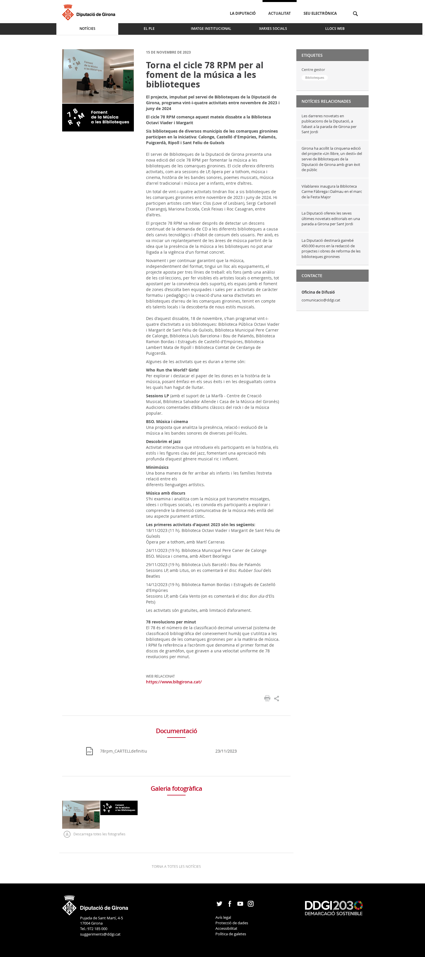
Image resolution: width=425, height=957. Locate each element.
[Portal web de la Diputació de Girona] (95, 903)
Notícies (87, 28)
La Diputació (243, 13)
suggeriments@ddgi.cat (100, 934)
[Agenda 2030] (334, 907)
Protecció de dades (231, 922)
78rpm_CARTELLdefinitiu (123, 751)
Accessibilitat (226, 928)
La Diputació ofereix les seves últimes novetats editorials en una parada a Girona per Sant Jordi (331, 218)
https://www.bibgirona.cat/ (174, 682)
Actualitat (279, 13)
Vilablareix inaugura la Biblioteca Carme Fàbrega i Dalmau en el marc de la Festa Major (332, 192)
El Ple (149, 28)
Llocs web (335, 28)
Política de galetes (230, 933)
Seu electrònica (320, 13)
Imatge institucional (211, 28)
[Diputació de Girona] (89, 11)
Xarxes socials (273, 28)
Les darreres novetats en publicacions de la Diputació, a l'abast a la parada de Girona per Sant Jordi (329, 124)
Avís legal (223, 917)
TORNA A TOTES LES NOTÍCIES (176, 866)
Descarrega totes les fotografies (99, 834)
